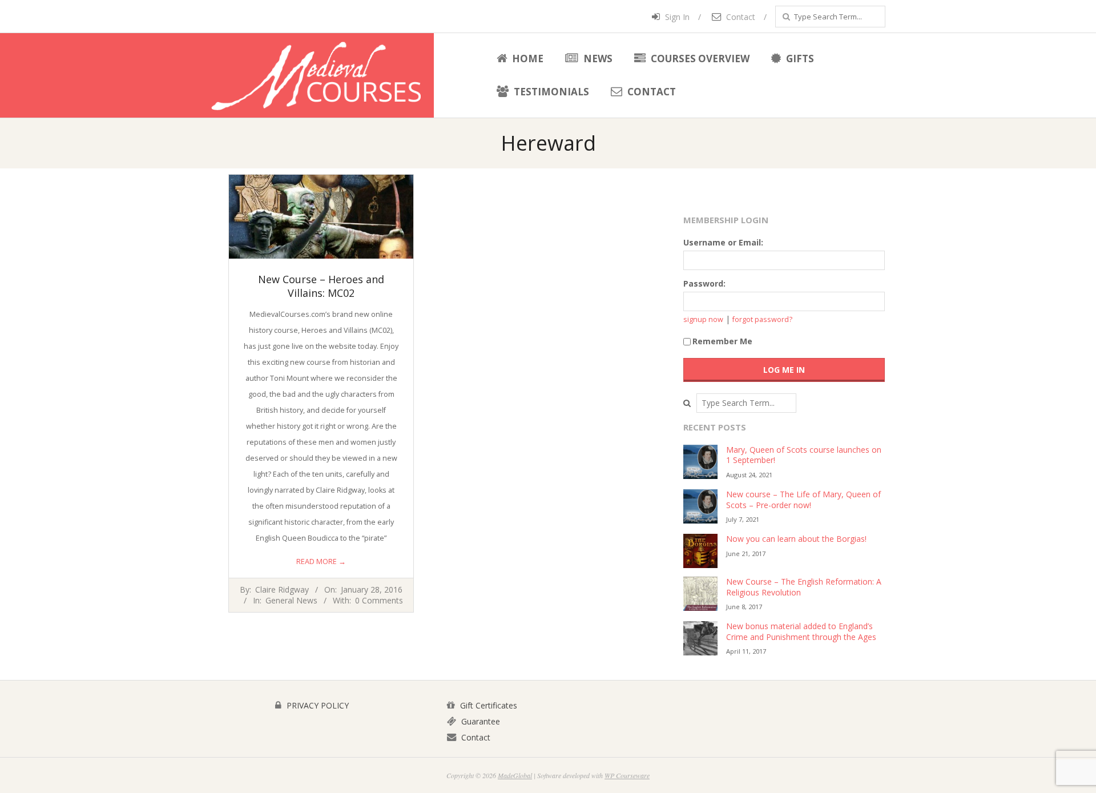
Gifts (799, 58)
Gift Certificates (487, 705)
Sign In (676, 16)
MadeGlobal (515, 775)
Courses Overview (699, 58)
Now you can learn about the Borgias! (796, 538)
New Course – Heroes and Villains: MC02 (321, 286)
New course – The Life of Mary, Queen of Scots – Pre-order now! (803, 499)
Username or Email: (723, 242)
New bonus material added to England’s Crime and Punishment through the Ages (801, 631)
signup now (703, 319)
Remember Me (722, 341)
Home (526, 58)
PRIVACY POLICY (316, 705)
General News (291, 600)
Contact (739, 16)
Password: (704, 283)
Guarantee (479, 721)
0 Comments (379, 600)
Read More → (321, 561)
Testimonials (550, 91)
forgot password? (762, 319)
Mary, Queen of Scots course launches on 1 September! (803, 455)
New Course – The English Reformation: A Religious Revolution (803, 587)
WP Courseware (627, 775)
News (597, 58)
